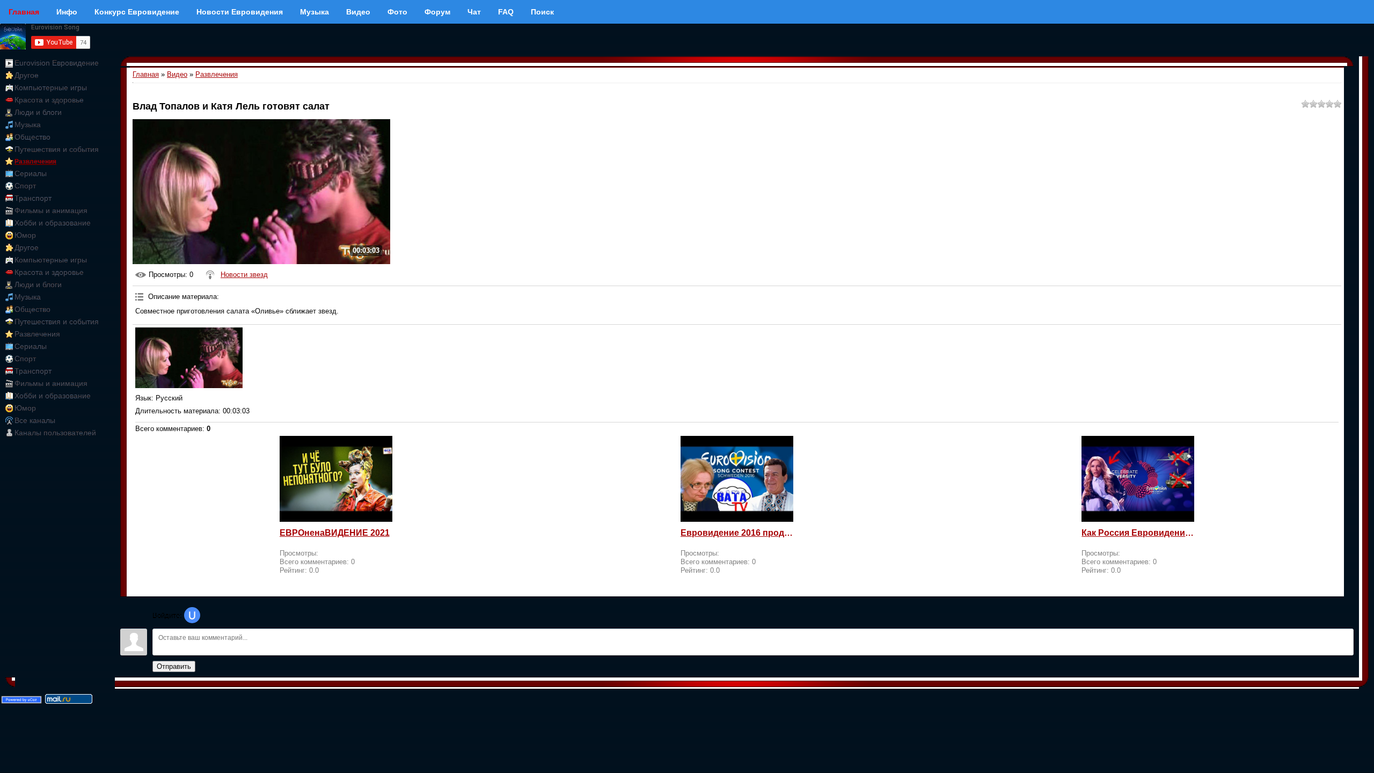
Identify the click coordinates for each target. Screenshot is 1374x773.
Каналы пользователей (55, 432)
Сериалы (30, 173)
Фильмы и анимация (50, 210)
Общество (32, 137)
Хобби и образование (52, 222)
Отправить (174, 666)
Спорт (25, 185)
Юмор (25, 235)
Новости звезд (244, 275)
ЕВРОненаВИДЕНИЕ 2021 (335, 532)
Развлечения (35, 161)
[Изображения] (189, 357)
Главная (146, 74)
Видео (177, 74)
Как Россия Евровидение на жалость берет (1137, 532)
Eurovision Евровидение (56, 63)
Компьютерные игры (50, 87)
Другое (26, 75)
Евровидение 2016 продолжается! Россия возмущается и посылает (737, 532)
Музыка (27, 124)
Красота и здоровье (49, 100)
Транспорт (33, 198)
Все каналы (34, 420)
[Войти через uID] (192, 615)
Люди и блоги (38, 112)
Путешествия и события (56, 149)
